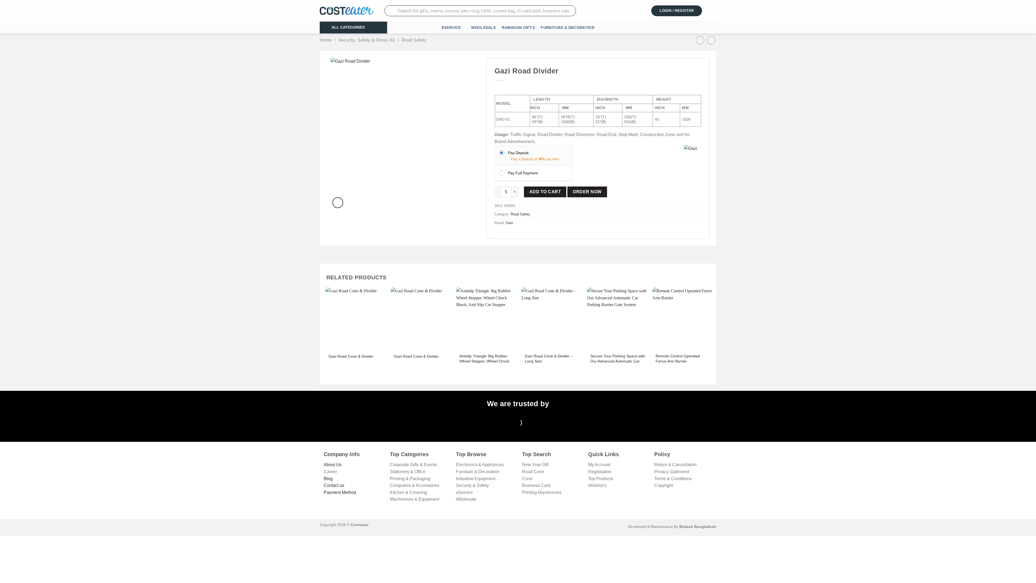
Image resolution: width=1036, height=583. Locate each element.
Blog (328, 478)
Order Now (587, 191)
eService (451, 27)
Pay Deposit (518, 153)
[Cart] (713, 11)
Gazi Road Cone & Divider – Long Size (549, 358)
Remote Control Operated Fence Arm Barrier (678, 358)
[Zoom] (337, 202)
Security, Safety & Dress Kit (366, 40)
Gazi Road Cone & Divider (351, 356)
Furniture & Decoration (567, 27)
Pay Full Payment (523, 173)
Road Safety (414, 40)
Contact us (334, 485)
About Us (333, 464)
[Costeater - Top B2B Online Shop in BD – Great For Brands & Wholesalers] (347, 11)
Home (326, 40)
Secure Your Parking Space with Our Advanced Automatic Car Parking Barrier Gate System (617, 361)
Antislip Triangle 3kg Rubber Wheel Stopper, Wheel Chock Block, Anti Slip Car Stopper (484, 361)
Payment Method (340, 492)
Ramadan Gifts (518, 27)
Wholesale (483, 27)
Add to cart (545, 191)
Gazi (509, 223)
